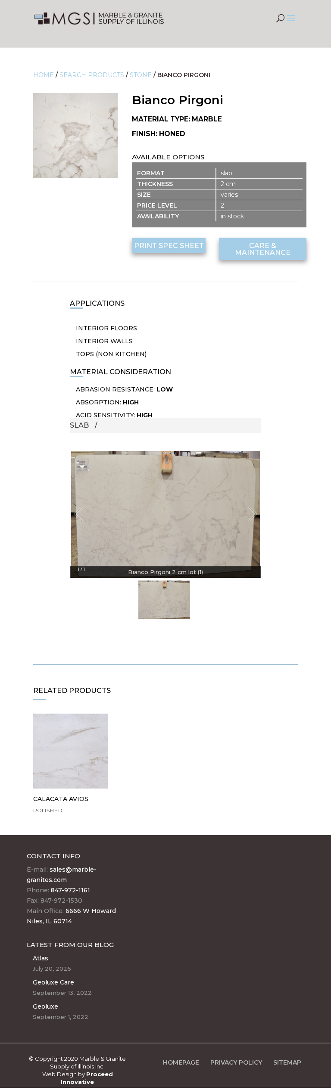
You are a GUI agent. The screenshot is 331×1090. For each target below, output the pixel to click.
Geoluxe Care (53, 982)
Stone (141, 75)
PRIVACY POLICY (236, 1062)
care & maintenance (262, 249)
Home (43, 75)
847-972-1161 (70, 890)
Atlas (40, 958)
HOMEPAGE (181, 1062)
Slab (79, 425)
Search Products (91, 75)
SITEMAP (287, 1062)
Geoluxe (45, 1006)
